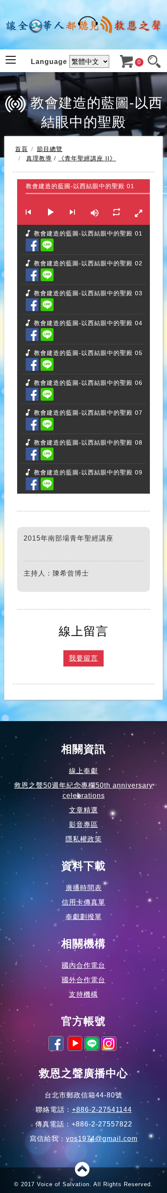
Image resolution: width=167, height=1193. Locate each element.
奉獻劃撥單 (84, 916)
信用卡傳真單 (83, 902)
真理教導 (39, 158)
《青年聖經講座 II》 (87, 158)
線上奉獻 (83, 770)
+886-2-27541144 (102, 1109)
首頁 (21, 148)
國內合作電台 (83, 965)
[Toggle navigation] (10, 60)
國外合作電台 (83, 979)
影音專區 (83, 824)
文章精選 (83, 810)
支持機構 (83, 994)
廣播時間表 (84, 887)
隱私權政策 (84, 839)
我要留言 (83, 658)
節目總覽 (50, 148)
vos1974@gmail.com (101, 1138)
